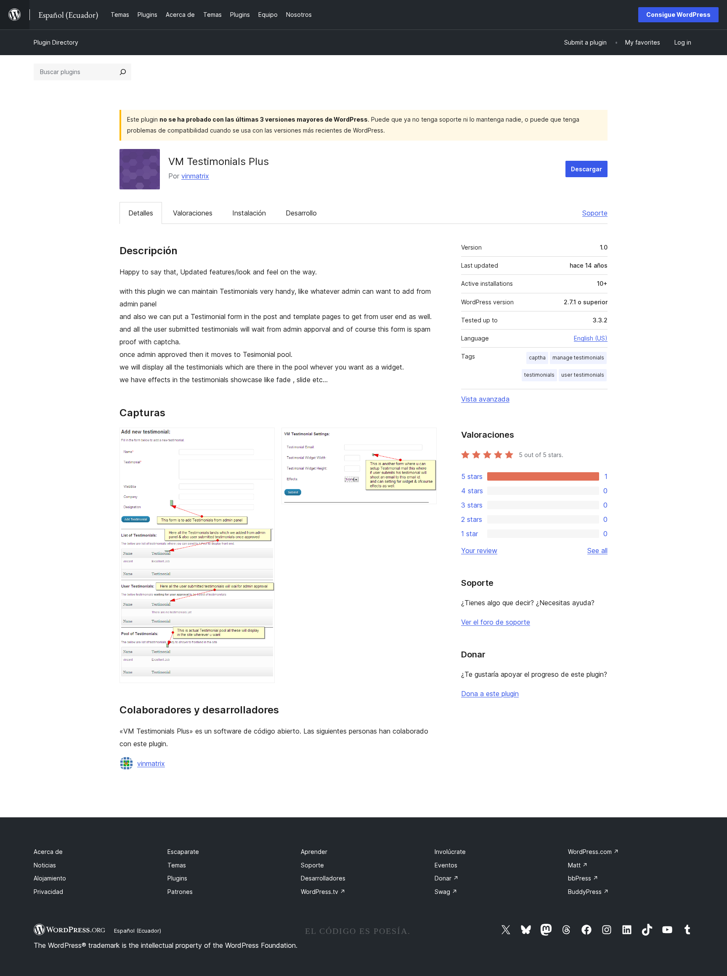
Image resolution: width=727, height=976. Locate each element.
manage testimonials (578, 357)
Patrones (180, 891)
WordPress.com (593, 851)
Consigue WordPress (678, 14)
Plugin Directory (56, 42)
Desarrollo (301, 213)
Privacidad (48, 891)
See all (597, 550)
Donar (447, 878)
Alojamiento (50, 878)
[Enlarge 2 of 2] (425, 439)
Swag (446, 891)
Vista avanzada (485, 399)
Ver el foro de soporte (495, 622)
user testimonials (582, 375)
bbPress (583, 878)
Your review (479, 550)
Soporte (595, 213)
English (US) (591, 338)
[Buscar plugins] (122, 72)
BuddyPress (588, 891)
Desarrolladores (323, 878)
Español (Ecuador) (137, 930)
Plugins (177, 878)
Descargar (586, 169)
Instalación (249, 213)
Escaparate (183, 851)
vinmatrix (195, 176)
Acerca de (48, 851)
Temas (176, 865)
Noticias (45, 865)
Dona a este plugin (490, 693)
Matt (578, 865)
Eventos (446, 865)
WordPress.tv (323, 891)
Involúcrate (450, 851)
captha (537, 357)
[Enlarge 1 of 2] (263, 439)
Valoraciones (192, 213)
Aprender (314, 851)
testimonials (539, 375)
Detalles (140, 213)
